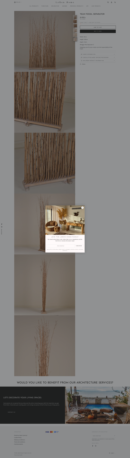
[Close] (82, 207)
